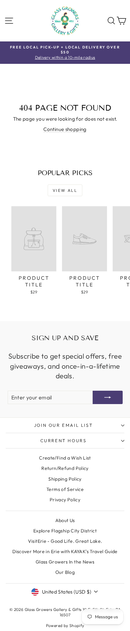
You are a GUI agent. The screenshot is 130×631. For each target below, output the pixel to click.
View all (65, 190)
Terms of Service (65, 489)
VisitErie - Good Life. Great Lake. (65, 541)
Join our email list (63, 425)
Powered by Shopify (65, 625)
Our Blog (65, 572)
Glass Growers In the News (65, 562)
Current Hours (63, 440)
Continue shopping (64, 129)
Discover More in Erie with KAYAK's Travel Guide (65, 551)
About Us (65, 520)
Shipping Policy (65, 479)
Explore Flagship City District (65, 531)
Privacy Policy (65, 500)
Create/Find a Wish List (65, 458)
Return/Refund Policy (65, 468)
